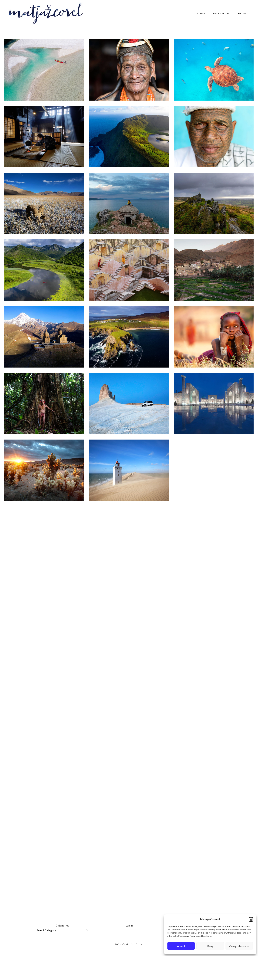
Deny (210, 946)
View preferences (239, 946)
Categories (62, 925)
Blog (242, 13)
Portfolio (222, 13)
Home (201, 13)
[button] (251, 919)
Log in (129, 925)
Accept (181, 946)
